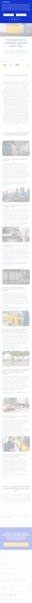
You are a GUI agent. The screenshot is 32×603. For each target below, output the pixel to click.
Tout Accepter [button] (8, 14)
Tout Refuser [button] (21, 14)
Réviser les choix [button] (14, 19)
